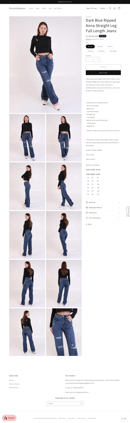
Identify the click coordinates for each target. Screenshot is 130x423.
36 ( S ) (91, 46)
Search (11, 380)
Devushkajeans (42, 418)
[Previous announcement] (10, 2)
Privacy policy (71, 418)
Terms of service (81, 418)
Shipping (88, 39)
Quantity (88, 55)
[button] (110, 8)
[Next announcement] (120, 2)
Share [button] (90, 224)
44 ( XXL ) (103, 51)
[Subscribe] (81, 403)
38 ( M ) (101, 46)
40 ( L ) (111, 46)
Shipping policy (92, 418)
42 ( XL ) (92, 51)
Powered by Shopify (51, 418)
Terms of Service (14, 384)
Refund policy (13, 387)
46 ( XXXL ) (114, 51)
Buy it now (103, 73)
